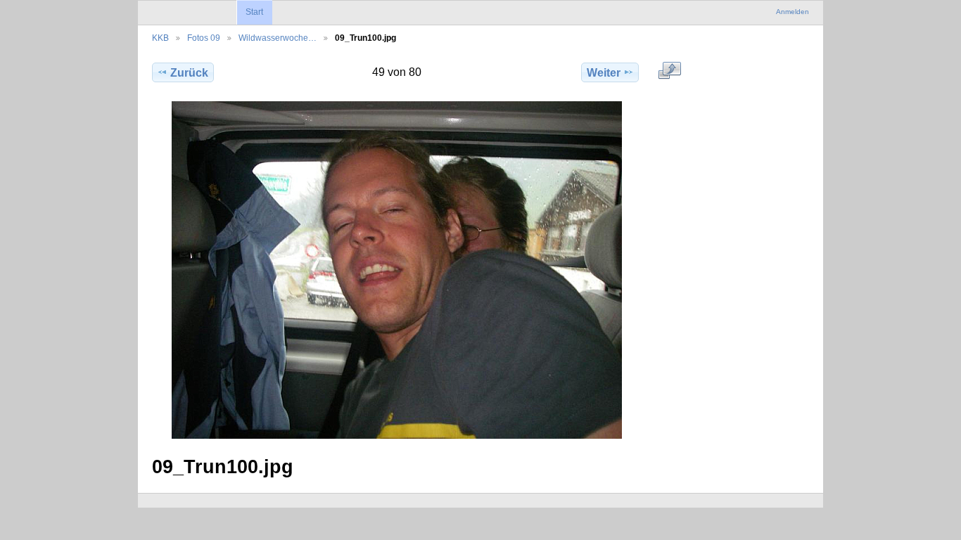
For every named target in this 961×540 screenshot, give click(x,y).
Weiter (603, 73)
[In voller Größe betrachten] (397, 270)
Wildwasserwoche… (277, 37)
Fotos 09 (203, 37)
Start (254, 12)
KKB (160, 37)
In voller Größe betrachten (670, 70)
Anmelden (792, 11)
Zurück (189, 73)
